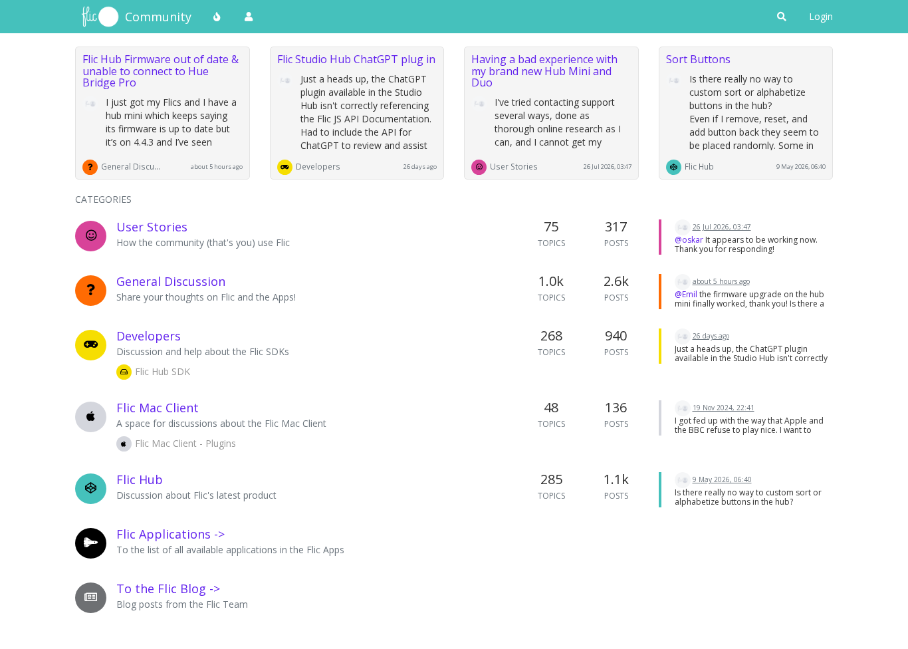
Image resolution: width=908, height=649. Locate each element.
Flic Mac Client (157, 408)
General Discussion (131, 166)
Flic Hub (699, 166)
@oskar (689, 239)
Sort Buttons (698, 59)
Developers (318, 166)
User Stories (514, 166)
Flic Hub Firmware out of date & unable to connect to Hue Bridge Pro (160, 71)
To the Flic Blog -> (168, 588)
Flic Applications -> (170, 534)
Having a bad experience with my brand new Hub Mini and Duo (544, 71)
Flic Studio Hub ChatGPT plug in (356, 59)
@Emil (686, 294)
